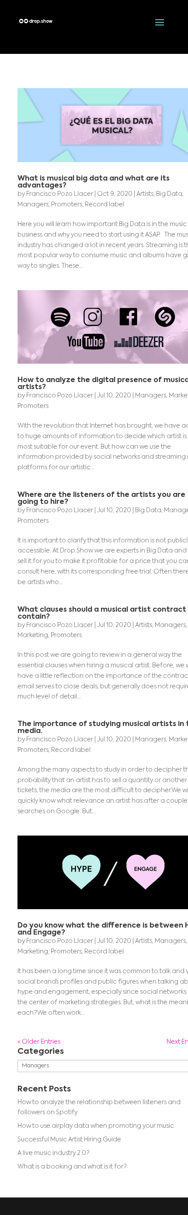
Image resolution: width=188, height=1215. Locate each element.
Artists (144, 194)
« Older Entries (38, 1042)
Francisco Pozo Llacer (59, 194)
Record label (104, 205)
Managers (33, 205)
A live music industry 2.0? (53, 1153)
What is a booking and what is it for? (72, 1167)
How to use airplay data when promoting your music (95, 1126)
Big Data (169, 194)
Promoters (66, 205)
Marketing (32, 635)
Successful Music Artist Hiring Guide (69, 1140)
